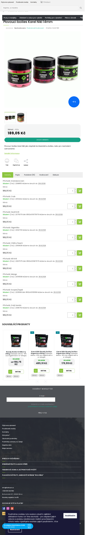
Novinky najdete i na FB (10, 497)
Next (46, 381)
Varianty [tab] (7, 175)
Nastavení (15, 529)
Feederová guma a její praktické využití (19, 470)
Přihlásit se (42, 413)
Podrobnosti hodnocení (35, 28)
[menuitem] (10, 18)
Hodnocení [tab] (43, 175)
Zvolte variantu (42, 140)
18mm (60, 374)
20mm (9, 375)
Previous (38, 381)
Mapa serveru (7, 448)
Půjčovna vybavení (9, 425)
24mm (16, 375)
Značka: (52, 28)
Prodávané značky (9, 429)
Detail (18, 371)
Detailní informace (11, 153)
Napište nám (7, 445)
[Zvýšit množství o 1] (75, 189)
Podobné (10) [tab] (29, 175)
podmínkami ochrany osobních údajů (42, 406)
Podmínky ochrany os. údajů (12, 442)
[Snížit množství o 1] (75, 192)
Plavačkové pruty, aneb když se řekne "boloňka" (22, 475)
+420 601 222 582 (8, 491)
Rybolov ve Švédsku (10, 459)
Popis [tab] (17, 175)
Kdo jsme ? (6, 435)
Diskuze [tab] (56, 175)
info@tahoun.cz (8, 488)
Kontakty (5, 432)
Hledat (82, 8)
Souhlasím (70, 515)
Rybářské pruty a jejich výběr (14, 464)
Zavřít (27, 158)
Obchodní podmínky (9, 438)
